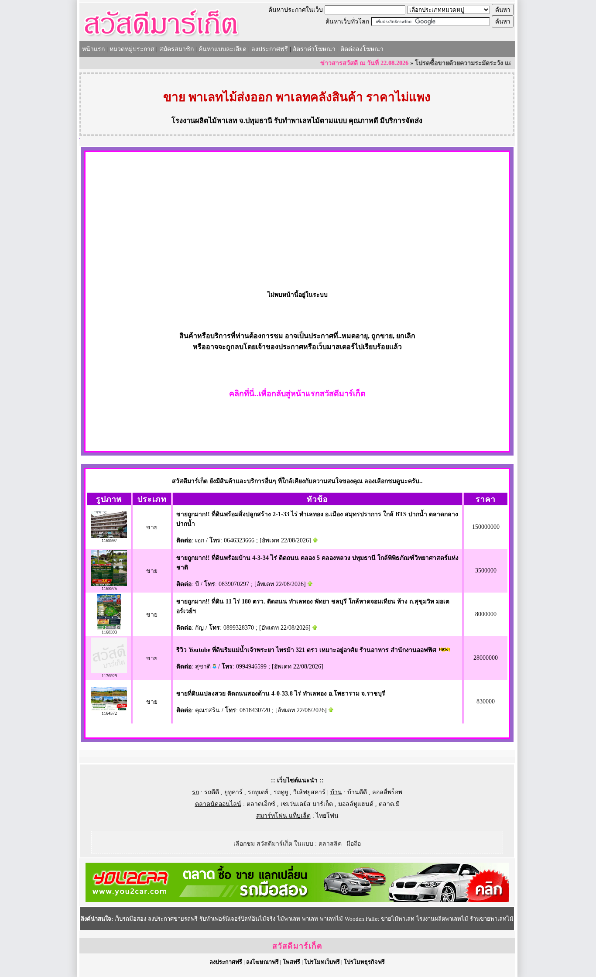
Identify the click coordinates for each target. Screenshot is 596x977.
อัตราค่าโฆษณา (314, 49)
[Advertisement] (297, 217)
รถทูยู (281, 792)
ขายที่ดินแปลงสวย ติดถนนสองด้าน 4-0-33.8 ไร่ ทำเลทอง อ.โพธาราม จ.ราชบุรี (280, 693)
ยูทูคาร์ (233, 792)
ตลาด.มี (389, 804)
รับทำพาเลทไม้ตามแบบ (310, 121)
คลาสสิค (330, 843)
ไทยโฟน (327, 815)
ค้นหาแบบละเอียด (223, 49)
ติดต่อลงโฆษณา (362, 49)
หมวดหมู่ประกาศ (132, 49)
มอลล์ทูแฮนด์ (355, 804)
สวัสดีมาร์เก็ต (297, 946)
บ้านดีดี (357, 792)
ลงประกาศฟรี (269, 49)
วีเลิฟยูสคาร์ (309, 792)
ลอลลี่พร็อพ (387, 792)
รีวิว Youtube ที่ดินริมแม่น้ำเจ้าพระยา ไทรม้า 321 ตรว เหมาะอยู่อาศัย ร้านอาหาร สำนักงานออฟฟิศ (306, 650)
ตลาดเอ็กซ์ (261, 804)
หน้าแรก (93, 49)
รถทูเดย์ (258, 792)
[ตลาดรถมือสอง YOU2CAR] (297, 900)
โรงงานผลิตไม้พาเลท (204, 121)
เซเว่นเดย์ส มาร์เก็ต (307, 804)
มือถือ (353, 843)
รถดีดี (211, 792)
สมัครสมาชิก (176, 49)
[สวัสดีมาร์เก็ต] (161, 37)
